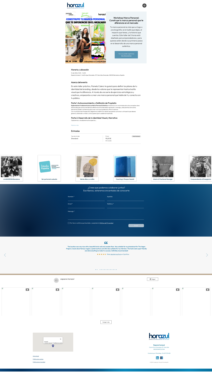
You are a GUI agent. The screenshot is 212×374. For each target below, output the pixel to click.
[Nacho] (101, 269)
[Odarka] (104, 269)
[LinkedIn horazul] (157, 357)
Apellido (110, 196)
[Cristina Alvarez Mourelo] (95, 269)
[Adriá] (107, 269)
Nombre (70, 196)
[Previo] (5, 255)
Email (70, 204)
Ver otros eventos (126, 56)
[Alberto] (110, 269)
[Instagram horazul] (161, 357)
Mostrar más (75, 125)
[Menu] (144, 5)
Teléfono (110, 204)
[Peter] (98, 269)
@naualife (115, 260)
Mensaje (71, 211)
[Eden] (116, 269)
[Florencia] (113, 269)
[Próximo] (207, 255)
